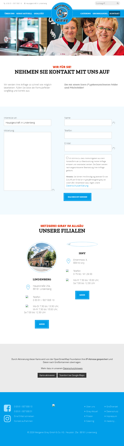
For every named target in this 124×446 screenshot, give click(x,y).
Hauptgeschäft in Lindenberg (36, 3)
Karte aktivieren (47, 375)
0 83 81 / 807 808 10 (14, 3)
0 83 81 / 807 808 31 (23, 411)
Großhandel (100, 13)
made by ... (111, 421)
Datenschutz (112, 411)
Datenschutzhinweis (73, 368)
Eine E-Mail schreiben (24, 416)
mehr (42, 324)
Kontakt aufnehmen (23, 421)
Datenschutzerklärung (77, 185)
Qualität (39, 13)
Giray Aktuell (24, 13)
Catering (85, 13)
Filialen (89, 416)
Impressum (111, 416)
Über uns (9, 13)
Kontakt (114, 13)
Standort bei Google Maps (71, 375)
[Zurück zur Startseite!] (62, 13)
